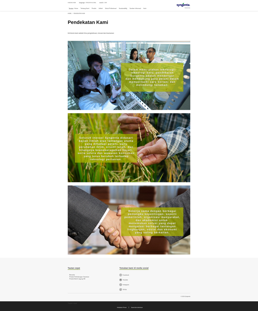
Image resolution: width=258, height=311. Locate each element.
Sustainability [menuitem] (123, 8)
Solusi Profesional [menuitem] (110, 8)
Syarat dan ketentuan (137, 307)
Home (69, 13)
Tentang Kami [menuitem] (85, 8)
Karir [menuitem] (144, 8)
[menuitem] (73, 8)
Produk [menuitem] (94, 8)
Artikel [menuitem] (101, 8)
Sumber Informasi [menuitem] (135, 8)
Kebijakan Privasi (122, 307)
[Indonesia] (183, 5)
